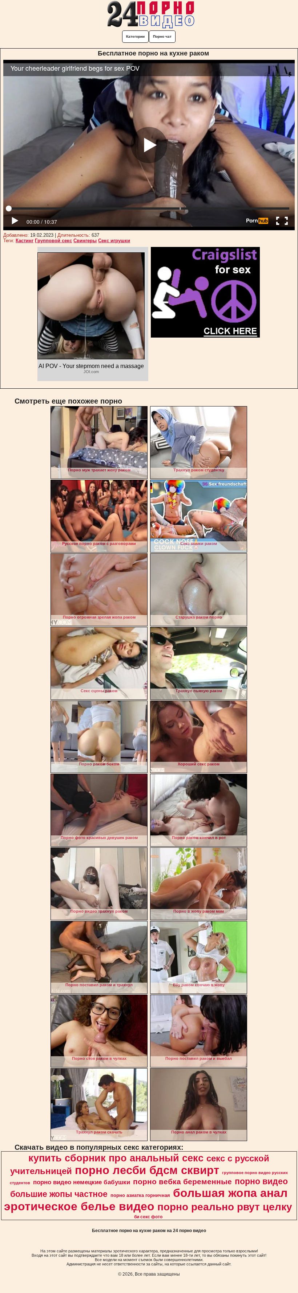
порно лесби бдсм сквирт (147, 1170)
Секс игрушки (114, 240)
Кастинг (24, 240)
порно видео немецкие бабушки (81, 1182)
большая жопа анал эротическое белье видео (145, 1199)
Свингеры (85, 240)
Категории (135, 36)
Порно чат (162, 36)
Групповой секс (53, 240)
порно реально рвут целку (224, 1207)
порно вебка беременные (182, 1181)
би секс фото (148, 1216)
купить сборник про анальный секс (116, 1158)
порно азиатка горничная (140, 1195)
